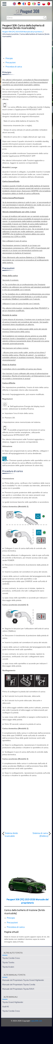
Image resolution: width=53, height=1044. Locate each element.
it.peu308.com (36, 1021)
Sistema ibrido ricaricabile (11, 834)
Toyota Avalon (8, 967)
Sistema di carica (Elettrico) (40, 834)
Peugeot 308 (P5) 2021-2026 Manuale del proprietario (22, 32)
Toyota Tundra (8, 962)
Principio (9, 58)
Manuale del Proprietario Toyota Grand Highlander (23, 980)
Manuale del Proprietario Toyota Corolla (18, 984)
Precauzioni (10, 62)
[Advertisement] (26, 47)
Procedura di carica (14, 67)
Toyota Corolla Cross (11, 958)
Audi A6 (5, 1006)
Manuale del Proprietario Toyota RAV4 (18, 989)
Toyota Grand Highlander (12, 1002)
